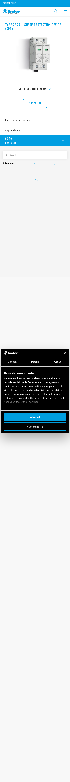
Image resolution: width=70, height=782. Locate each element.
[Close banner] (65, 353)
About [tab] (57, 361)
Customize (33, 426)
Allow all (35, 417)
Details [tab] (35, 361)
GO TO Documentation (32, 89)
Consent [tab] (12, 361)
